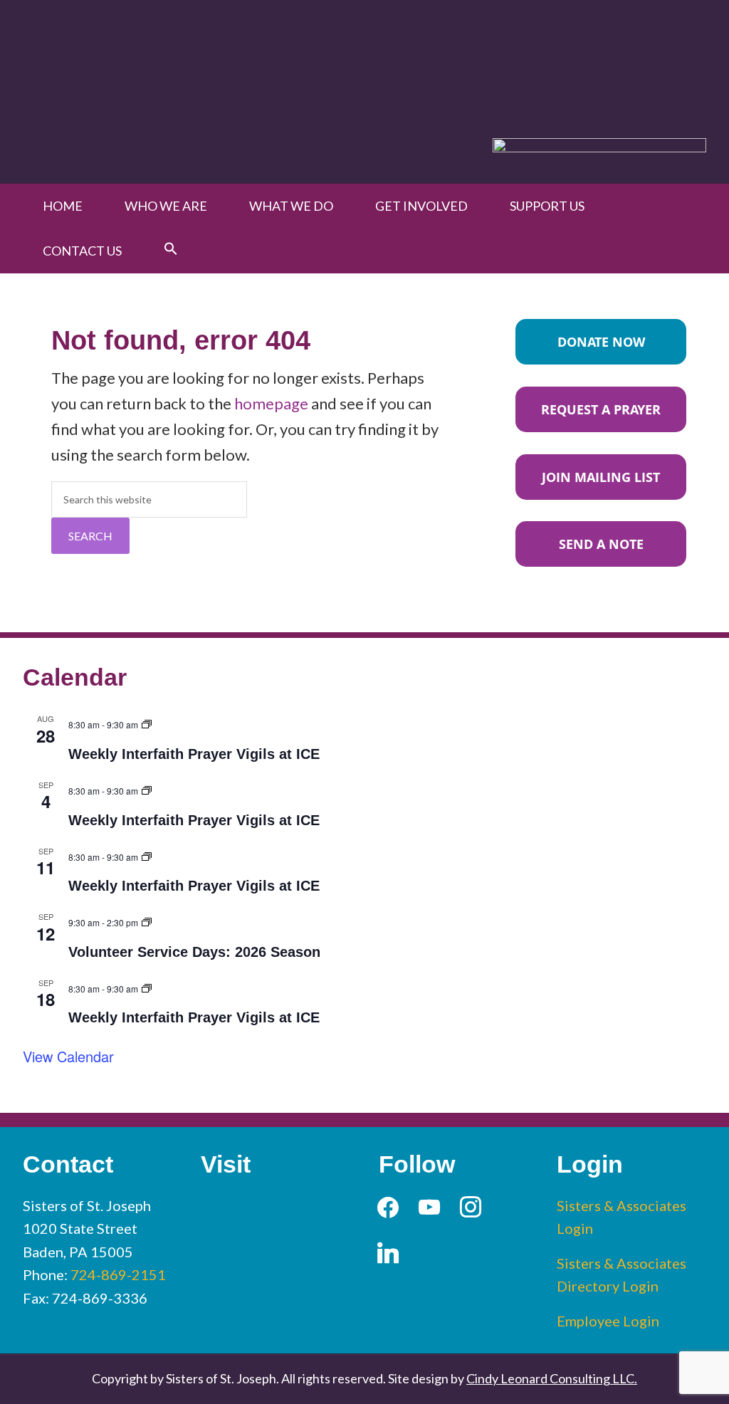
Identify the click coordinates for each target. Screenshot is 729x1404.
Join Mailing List (601, 477)
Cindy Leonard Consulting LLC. (551, 1378)
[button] (171, 249)
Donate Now (601, 341)
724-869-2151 (118, 1274)
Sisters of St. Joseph (188, 56)
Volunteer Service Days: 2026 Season (194, 952)
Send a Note (601, 543)
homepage (271, 403)
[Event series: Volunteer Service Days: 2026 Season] (147, 920)
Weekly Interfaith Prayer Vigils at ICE (194, 754)
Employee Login (608, 1320)
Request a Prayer (601, 409)
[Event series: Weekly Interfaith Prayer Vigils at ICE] (147, 722)
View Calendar (68, 1056)
